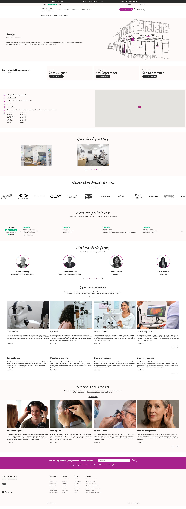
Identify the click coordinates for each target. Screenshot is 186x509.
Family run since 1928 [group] (57, 1)
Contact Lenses (53, 483)
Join (134, 461)
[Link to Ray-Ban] (71, 196)
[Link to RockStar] (88, 196)
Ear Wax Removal (53, 490)
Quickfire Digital (135, 503)
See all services (93, 297)
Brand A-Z (65, 492)
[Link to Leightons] (47, 9)
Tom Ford (64, 486)
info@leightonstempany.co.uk (16, 95)
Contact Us (77, 488)
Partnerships (78, 481)
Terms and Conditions (91, 483)
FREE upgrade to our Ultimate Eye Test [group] (93, 1)
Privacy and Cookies (91, 481)
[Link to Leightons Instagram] (6, 492)
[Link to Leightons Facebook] (3, 492)
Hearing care (66, 9)
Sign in (143, 4)
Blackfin (64, 481)
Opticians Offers (53, 492)
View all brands (93, 188)
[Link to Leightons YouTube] (11, 492)
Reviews (77, 486)
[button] (89, 169)
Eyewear (83, 9)
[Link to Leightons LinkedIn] (8, 492)
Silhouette (65, 483)
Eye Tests (51, 479)
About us (89, 9)
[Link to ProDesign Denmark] (22, 196)
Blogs (76, 492)
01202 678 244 (11, 98)
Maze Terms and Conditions (93, 486)
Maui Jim (64, 488)
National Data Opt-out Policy (93, 488)
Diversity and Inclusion (91, 479)
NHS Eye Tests (53, 481)
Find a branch (140, 9)
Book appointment (127, 9)
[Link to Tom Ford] (136, 196)
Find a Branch (78, 483)
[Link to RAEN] (55, 196)
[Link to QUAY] (39, 196)
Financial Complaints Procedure (94, 492)
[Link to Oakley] (6, 196)
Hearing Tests (52, 486)
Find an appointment (57, 76)
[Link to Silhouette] (104, 196)
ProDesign (65, 490)
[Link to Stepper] (120, 196)
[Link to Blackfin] (168, 196)
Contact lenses (75, 9)
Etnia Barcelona (66, 479)
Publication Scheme (91, 490)
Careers (76, 490)
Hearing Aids (52, 488)
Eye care (59, 9)
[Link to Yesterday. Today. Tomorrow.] (152, 196)
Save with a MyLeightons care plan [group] (128, 1)
